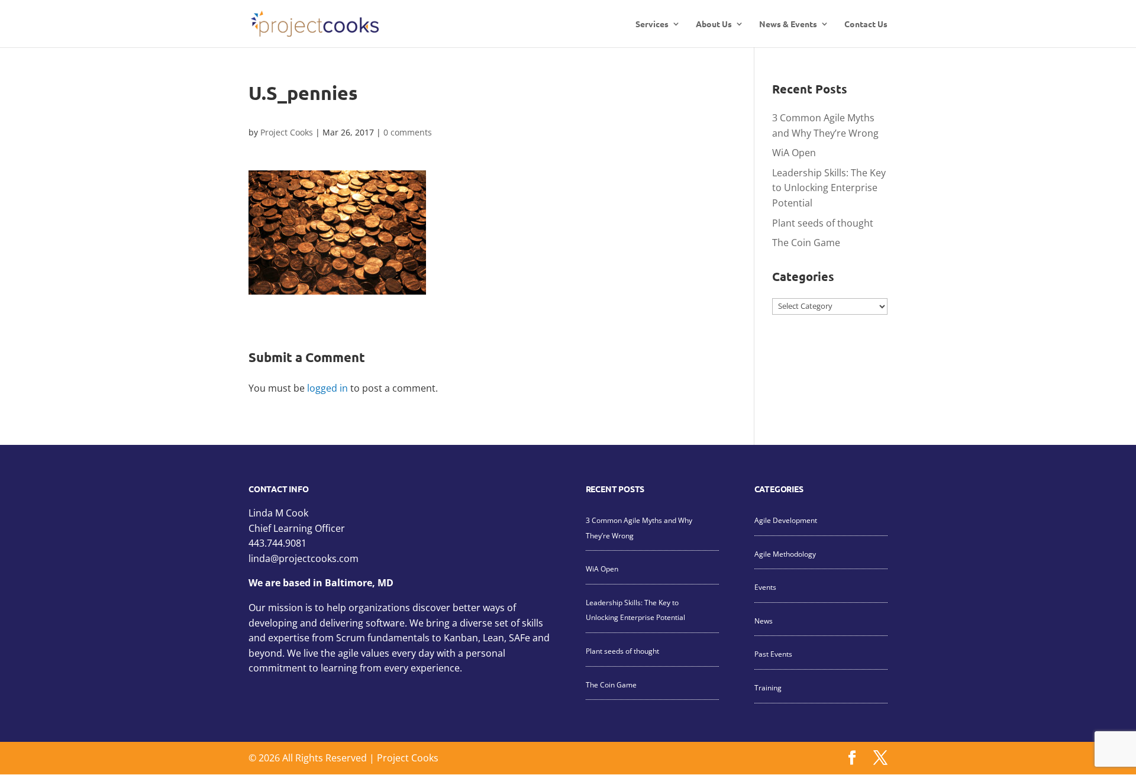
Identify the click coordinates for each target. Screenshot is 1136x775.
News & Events (788, 24)
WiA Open (794, 152)
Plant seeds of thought (822, 223)
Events (765, 587)
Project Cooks (286, 132)
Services (652, 24)
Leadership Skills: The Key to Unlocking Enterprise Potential (829, 187)
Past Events (773, 654)
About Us (714, 24)
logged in (327, 388)
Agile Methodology (785, 554)
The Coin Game (806, 242)
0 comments (407, 132)
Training (768, 688)
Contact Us (866, 24)
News (763, 621)
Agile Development (785, 520)
